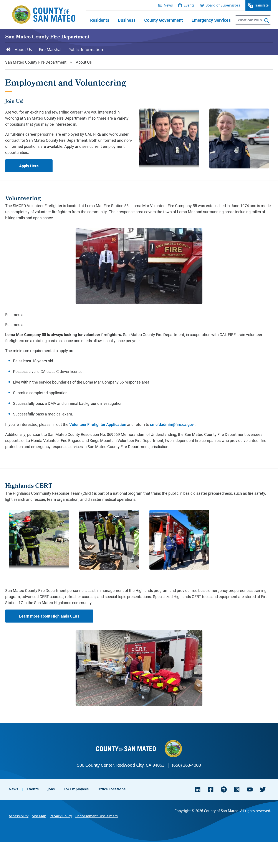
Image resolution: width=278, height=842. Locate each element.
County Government (163, 20)
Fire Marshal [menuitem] (50, 49)
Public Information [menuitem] (85, 49)
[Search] (266, 20)
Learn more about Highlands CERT (49, 616)
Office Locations (112, 789)
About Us (84, 62)
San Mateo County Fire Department (47, 37)
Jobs (51, 789)
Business (127, 20)
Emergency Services (211, 20)
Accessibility (18, 816)
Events (33, 789)
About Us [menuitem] (23, 49)
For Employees (76, 789)
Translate (261, 5)
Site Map (39, 816)
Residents (99, 20)
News (13, 789)
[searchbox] (253, 20)
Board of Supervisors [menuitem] (222, 5)
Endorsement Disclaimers (96, 816)
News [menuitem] (168, 5)
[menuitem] (100, 20)
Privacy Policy (61, 816)
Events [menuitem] (189, 5)
